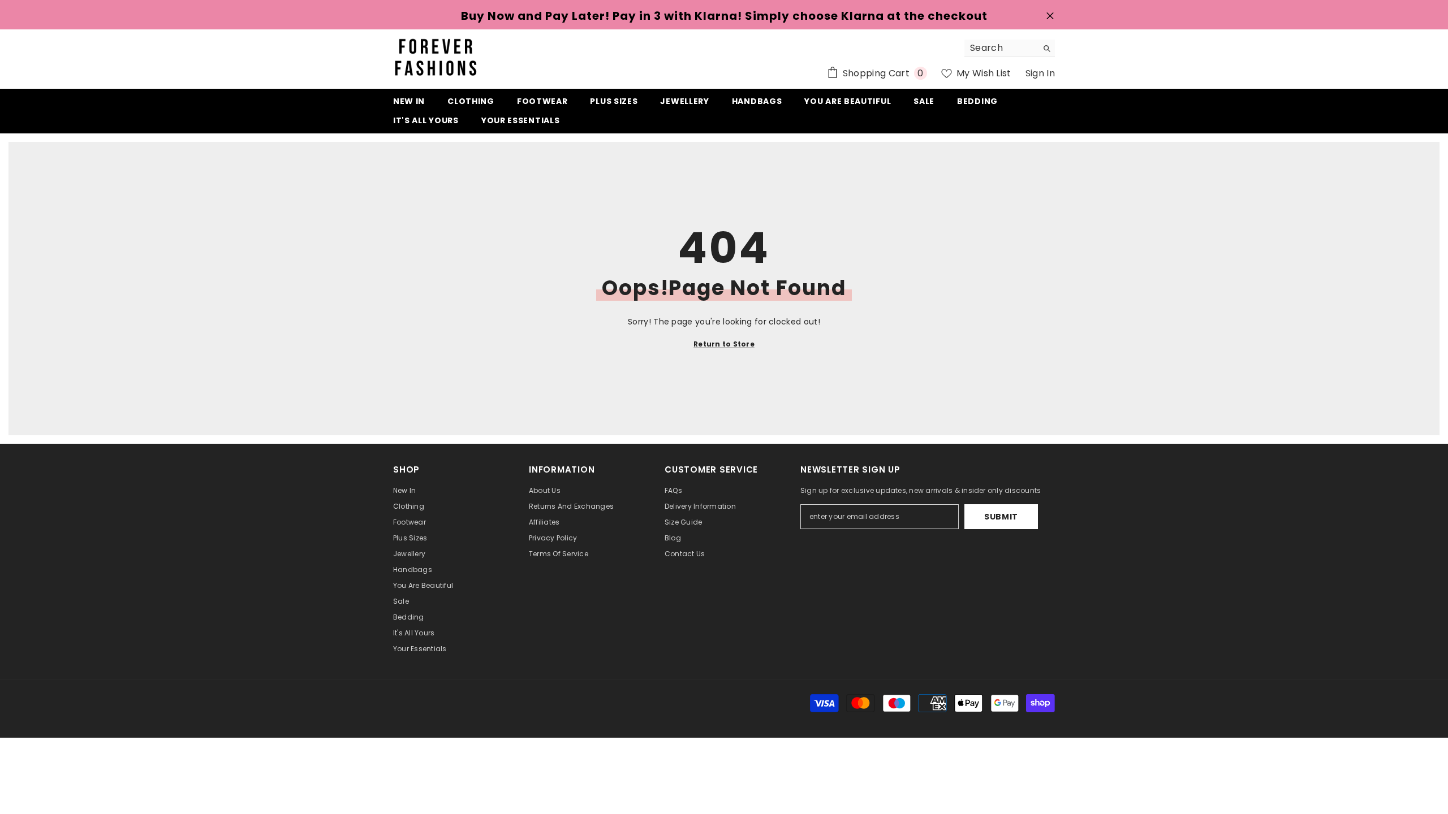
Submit (1001, 516)
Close (1050, 16)
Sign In (1040, 73)
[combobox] (1000, 48)
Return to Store (724, 344)
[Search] (1009, 48)
